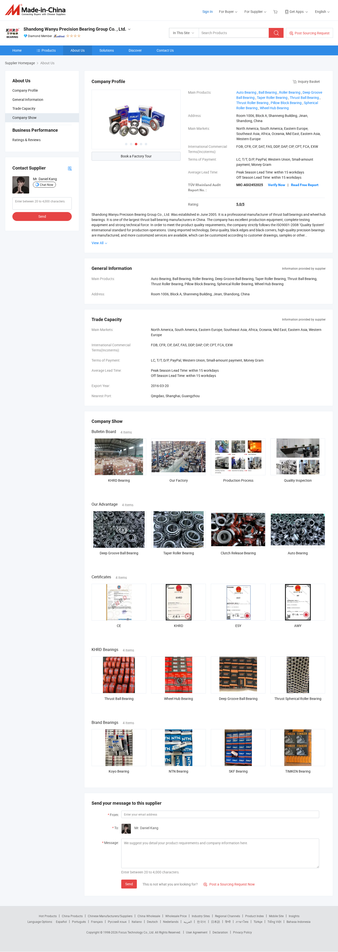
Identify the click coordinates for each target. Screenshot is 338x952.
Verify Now (276, 185)
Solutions (106, 50)
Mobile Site (276, 916)
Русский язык (117, 922)
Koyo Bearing (119, 771)
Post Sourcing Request (312, 33)
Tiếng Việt (274, 922)
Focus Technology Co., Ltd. (137, 932)
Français (97, 922)
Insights (294, 916)
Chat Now (46, 184)
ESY (238, 625)
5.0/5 (240, 204)
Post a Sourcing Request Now (229, 884)
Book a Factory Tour (136, 156)
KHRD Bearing (119, 480)
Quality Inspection (298, 480)
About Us (78, 50)
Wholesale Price (176, 916)
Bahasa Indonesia (299, 922)
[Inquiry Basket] (276, 11)
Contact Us (165, 50)
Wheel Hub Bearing (178, 698)
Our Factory (178, 480)
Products (49, 50)
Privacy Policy (242, 932)
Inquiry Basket (309, 81)
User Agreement (196, 932)
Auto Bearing (298, 553)
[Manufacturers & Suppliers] (37, 10)
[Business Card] (70, 168)
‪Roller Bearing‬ (289, 92)
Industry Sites (201, 916)
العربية (188, 922)
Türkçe (258, 922)
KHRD (178, 625)
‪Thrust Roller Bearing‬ (252, 102)
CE (119, 625)
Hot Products (48, 916)
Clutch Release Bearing (238, 553)
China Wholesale (149, 916)
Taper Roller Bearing (178, 553)
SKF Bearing (238, 771)
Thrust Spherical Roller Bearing (297, 698)
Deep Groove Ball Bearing (119, 553)
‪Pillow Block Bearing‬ (286, 102)
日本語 (215, 922)
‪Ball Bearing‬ (268, 92)
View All (98, 242)
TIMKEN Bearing (298, 771)
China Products (72, 916)
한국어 (201, 922)
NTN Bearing (178, 771)
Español (61, 922)
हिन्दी (228, 922)
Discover (135, 50)
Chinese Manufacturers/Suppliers (110, 916)
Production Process (238, 480)
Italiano (137, 922)
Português (79, 922)
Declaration (220, 932)
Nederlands (170, 922)
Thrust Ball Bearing (119, 698)
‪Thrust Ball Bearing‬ (304, 97)
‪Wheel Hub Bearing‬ (274, 108)
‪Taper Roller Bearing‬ (272, 97)
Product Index (254, 916)
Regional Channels (227, 916)
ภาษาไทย (242, 922)
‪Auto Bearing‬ (246, 92)
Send (42, 216)
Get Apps (296, 11)
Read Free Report (304, 185)
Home (17, 50)
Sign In (207, 11)
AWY (297, 625)
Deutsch (152, 922)
